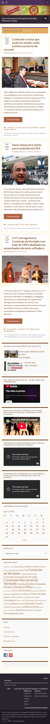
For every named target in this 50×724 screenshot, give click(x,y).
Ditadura (9, 586)
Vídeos (26, 704)
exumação (35, 591)
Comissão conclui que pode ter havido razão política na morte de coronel (22, 44)
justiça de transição (37, 600)
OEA (22, 224)
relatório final (30, 606)
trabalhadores (9, 331)
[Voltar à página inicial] (25, 10)
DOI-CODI (18, 590)
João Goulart (26, 600)
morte (24, 128)
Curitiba (21, 584)
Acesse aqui (30, 362)
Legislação (27, 693)
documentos (37, 587)
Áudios (26, 701)
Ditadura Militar (23, 587)
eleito (17, 224)
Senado (42, 128)
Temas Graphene (18, 721)
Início (45, 678)
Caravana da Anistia (15, 570)
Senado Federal (10, 129)
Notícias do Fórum (41, 693)
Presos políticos (16, 607)
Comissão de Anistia (28, 574)
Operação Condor (34, 603)
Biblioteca (28, 691)
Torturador (37, 610)
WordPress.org (9, 641)
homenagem (35, 597)
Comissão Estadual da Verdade (20, 576)
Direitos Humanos (36, 583)
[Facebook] (6, 2)
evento (27, 590)
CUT (27, 329)
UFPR (21, 613)
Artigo (12, 567)
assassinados (12, 329)
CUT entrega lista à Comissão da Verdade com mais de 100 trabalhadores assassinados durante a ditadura (25, 243)
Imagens (27, 699)
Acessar (7, 627)
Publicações (28, 696)
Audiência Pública (32, 567)
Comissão (10, 128)
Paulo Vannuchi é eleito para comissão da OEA (27, 146)
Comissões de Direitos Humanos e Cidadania (31, 689)
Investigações (10, 600)
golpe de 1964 (9, 597)
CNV (25, 570)
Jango (19, 600)
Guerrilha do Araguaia (22, 597)
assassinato (19, 567)
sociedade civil (11, 610)
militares (15, 603)
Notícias (16, 53)
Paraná (6, 607)
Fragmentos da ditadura (20, 594)
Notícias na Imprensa (26, 53)
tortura (29, 610)
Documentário (8, 591)
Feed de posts (9, 632)
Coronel (18, 128)
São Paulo (20, 610)
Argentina (7, 567)
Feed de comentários (12, 636)
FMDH (40, 591)
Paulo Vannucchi (31, 224)
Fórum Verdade (38, 594)
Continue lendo (13, 119)
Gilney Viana (35, 329)
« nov (24, 540)
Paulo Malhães (33, 128)
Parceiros (7, 680)
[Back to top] (45, 718)
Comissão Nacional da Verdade (21, 582)
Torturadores (11, 613)
